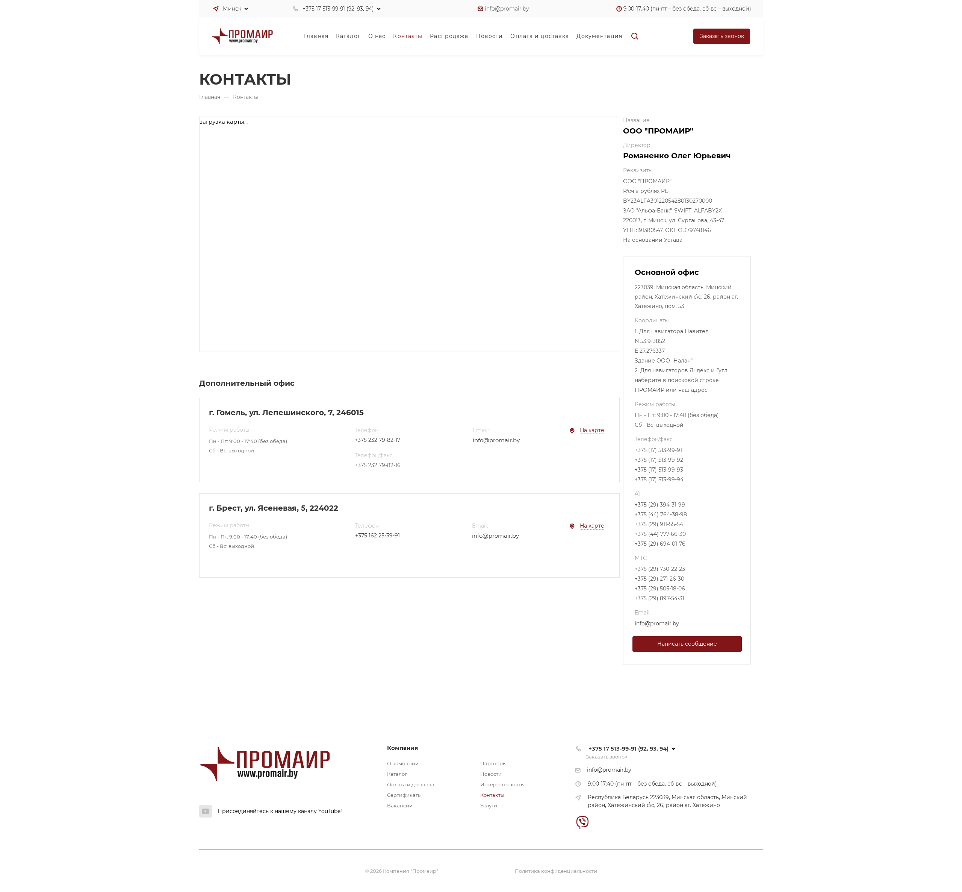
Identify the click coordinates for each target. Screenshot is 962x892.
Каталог (397, 774)
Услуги (488, 805)
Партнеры (493, 763)
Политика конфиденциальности (556, 871)
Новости (491, 774)
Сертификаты (404, 795)
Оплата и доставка (410, 784)
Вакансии (400, 805)
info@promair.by (507, 8)
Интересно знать (501, 784)
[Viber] (582, 822)
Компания (402, 747)
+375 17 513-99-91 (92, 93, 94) (338, 8)
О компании (403, 763)
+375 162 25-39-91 (377, 535)
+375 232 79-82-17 (377, 440)
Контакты (492, 795)
